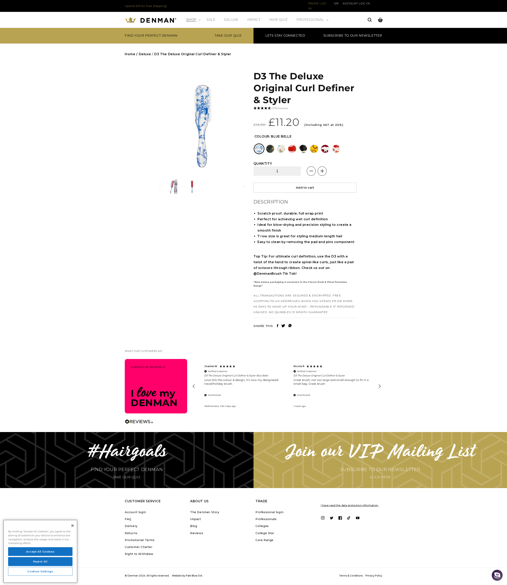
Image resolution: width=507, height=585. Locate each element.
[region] (286, 386)
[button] (192, 19)
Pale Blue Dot (194, 575)
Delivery (131, 526)
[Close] (72, 525)
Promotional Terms (139, 540)
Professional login (269, 512)
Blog (193, 526)
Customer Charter (138, 547)
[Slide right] (244, 186)
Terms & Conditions (351, 575)
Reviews (196, 533)
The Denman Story (204, 512)
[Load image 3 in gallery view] (192, 186)
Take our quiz (228, 35)
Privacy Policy (373, 575)
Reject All (40, 561)
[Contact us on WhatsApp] (290, 326)
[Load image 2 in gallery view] (173, 186)
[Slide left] (160, 186)
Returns (131, 533)
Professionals (266, 519)
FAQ (128, 519)
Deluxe (145, 54)
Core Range (264, 540)
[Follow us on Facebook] (277, 326)
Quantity (263, 163)
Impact (195, 519)
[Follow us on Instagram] (283, 326)
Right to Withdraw (139, 554)
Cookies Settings (40, 571)
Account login (135, 512)
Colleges (262, 526)
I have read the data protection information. (350, 505)
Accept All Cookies (40, 551)
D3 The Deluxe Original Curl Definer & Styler (192, 54)
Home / (131, 54)
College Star (264, 533)
